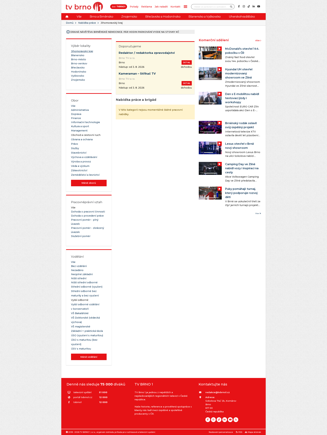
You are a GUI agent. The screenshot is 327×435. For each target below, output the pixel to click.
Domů (69, 22)
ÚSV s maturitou (81, 348)
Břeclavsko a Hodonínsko (163, 16)
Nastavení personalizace (221, 432)
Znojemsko (129, 16)
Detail (186, 62)
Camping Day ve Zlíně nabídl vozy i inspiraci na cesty (242, 168)
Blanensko (77, 55)
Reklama (146, 6)
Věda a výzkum (80, 166)
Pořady (134, 6)
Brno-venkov (79, 63)
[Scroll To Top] (321, 431)
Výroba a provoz (81, 161)
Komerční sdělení (214, 40)
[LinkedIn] (253, 6)
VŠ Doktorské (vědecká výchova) (85, 320)
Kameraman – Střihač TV (137, 73)
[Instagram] (243, 6)
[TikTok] (248, 6)
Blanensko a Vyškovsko (205, 16)
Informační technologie (85, 122)
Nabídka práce (87, 22)
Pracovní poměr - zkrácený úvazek (87, 230)
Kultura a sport (80, 126)
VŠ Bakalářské (80, 313)
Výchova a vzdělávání (84, 157)
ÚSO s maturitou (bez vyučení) (84, 342)
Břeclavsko (78, 67)
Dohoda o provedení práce (87, 215)
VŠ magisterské (80, 326)
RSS (240, 432)
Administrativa (80, 110)
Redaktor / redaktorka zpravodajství (147, 52)
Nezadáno (77, 270)
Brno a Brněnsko (101, 16)
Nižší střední (78, 278)
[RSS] (235, 419)
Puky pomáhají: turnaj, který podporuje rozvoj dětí (241, 193)
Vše (79, 16)
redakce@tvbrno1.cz (217, 392)
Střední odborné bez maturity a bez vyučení (85, 293)
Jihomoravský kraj (82, 51)
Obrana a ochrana (82, 139)
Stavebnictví (78, 152)
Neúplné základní (82, 274)
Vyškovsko (77, 75)
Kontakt (175, 6)
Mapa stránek (254, 432)
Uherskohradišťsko (242, 16)
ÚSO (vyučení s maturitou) (87, 335)
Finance (76, 118)
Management (79, 130)
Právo (74, 143)
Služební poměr (80, 236)
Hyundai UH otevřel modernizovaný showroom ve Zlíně (238, 73)
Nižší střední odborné (84, 282)
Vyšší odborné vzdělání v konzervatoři (85, 306)
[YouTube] (258, 6)
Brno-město (78, 59)
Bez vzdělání (79, 266)
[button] (185, 6)
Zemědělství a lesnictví (85, 174)
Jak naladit (161, 6)
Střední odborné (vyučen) (86, 286)
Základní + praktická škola (87, 331)
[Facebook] (238, 6)
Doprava (76, 114)
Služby (75, 148)
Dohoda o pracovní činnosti (88, 211)
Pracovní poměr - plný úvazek (84, 221)
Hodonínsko (78, 71)
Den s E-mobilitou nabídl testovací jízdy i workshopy (242, 98)
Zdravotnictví (79, 170)
